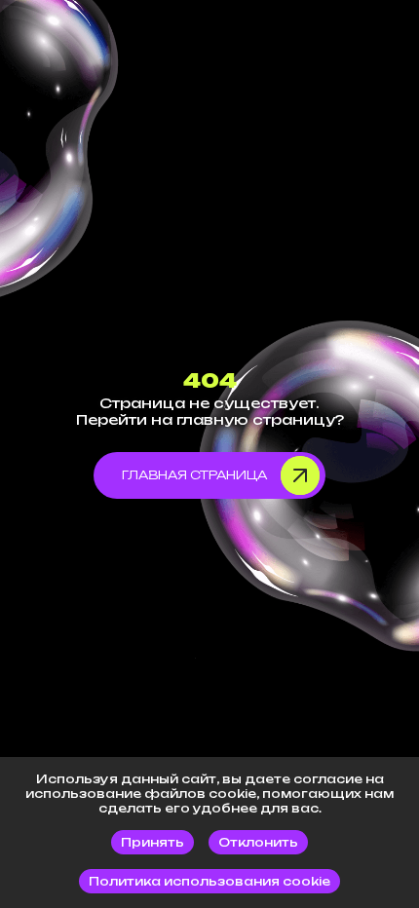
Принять (152, 842)
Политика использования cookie (209, 881)
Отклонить (258, 842)
